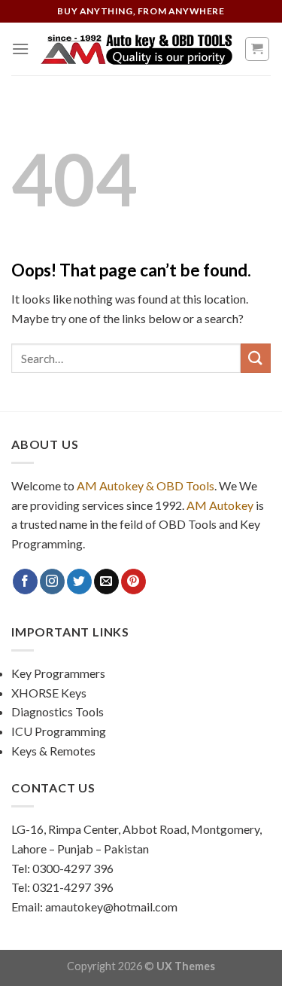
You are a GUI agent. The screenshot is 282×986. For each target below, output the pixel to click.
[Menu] (20, 48)
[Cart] (257, 49)
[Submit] (256, 358)
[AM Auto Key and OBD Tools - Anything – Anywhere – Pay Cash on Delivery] (136, 49)
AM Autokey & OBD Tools (145, 485)
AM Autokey (219, 505)
